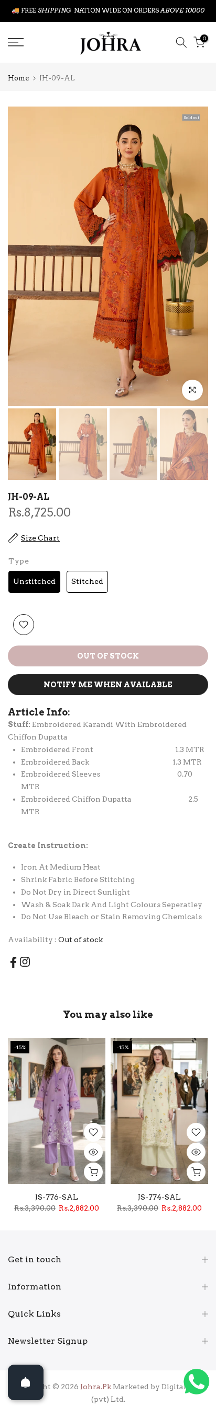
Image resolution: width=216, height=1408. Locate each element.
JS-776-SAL (56, 1197)
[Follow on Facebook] (13, 962)
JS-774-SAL (159, 1197)
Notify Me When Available (108, 684)
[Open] (26, 1382)
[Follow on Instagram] (25, 962)
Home (18, 78)
